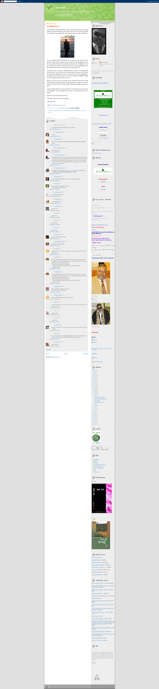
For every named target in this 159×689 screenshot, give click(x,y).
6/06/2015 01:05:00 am (55, 238)
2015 (94, 388)
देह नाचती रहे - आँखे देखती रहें (97, 640)
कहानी (52, 110)
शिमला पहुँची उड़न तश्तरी (96, 560)
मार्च (95, 407)
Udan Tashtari (104, 62)
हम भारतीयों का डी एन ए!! (53, 26)
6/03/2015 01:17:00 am (55, 136)
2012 (94, 413)
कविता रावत (57, 257)
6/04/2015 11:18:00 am (55, 210)
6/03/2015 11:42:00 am (55, 189)
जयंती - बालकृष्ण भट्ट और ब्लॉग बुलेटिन (72, 170)
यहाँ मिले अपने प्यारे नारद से (99, 466)
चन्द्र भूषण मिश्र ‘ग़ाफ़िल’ (59, 241)
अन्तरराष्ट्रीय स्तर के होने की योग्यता (100, 398)
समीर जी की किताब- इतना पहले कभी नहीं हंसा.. (100, 618)
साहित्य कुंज (96, 462)
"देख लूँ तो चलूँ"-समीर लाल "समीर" (98, 612)
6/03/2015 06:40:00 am (55, 180)
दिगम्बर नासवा (57, 176)
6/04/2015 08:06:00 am (55, 203)
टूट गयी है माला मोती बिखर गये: (97, 574)
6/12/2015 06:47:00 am (55, 307)
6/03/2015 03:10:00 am (55, 165)
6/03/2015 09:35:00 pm (55, 196)
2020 (94, 380)
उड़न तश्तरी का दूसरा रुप (96, 562)
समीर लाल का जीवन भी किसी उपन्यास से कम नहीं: (100, 600)
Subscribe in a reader (96, 153)
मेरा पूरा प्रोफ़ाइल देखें (95, 73)
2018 (94, 383)
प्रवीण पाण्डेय (57, 139)
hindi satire (68, 110)
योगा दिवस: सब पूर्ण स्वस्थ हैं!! (99, 397)
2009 (94, 419)
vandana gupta (58, 132)
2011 (94, 415)
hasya (63, 110)
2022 (94, 377)
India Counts (97, 471)
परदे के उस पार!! (97, 400)
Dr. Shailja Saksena (59, 147)
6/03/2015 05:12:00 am (55, 173)
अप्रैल (95, 405)
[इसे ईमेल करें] (71, 108)
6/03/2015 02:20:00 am (55, 144)
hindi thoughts (79, 110)
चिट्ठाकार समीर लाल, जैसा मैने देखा (98, 564)
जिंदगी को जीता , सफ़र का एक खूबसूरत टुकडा (100, 595)
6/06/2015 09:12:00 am (55, 268)
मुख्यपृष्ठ (66, 353)
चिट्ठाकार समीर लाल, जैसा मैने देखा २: (99, 567)
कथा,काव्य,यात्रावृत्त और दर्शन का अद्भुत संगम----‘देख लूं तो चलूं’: (103, 585)
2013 (94, 412)
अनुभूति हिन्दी (96, 459)
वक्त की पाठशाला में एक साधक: (97, 572)
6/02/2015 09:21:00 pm (55, 129)
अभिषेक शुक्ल (57, 199)
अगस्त (95, 393)
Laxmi (56, 248)
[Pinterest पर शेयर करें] (78, 108)
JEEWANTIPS (58, 286)
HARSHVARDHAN (59, 168)
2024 (94, 373)
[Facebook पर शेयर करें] (77, 108)
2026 (94, 370)
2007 (94, 422)
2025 (94, 372)
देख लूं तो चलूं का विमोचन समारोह (97, 637)
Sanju (56, 183)
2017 (94, 385)
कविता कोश (103, 181)
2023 (94, 375)
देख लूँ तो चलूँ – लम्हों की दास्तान (98, 593)
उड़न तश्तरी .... (62, 8)
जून (95, 395)
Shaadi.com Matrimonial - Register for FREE (101, 123)
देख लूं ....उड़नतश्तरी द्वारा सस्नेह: (98, 583)
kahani (84, 110)
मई (95, 403)
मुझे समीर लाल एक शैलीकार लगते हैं (98, 631)
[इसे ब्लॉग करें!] (73, 108)
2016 (94, 387)
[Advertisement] (67, 361)
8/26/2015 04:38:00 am (55, 346)
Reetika (57, 324)
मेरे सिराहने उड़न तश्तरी (96, 557)
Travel (49, 112)
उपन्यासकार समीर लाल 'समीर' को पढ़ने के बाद (100, 589)
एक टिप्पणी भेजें (48, 349)
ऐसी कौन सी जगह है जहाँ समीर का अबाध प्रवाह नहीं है (101, 627)
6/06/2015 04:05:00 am (55, 245)
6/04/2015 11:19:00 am (55, 217)
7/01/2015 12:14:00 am (55, 321)
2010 (94, 417)
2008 (94, 420)
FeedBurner (106, 138)
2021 (94, 378)
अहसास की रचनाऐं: (95, 569)
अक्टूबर (95, 390)
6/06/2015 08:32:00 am (55, 254)
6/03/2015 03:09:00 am (55, 151)
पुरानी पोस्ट (85, 353)
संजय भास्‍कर (57, 341)
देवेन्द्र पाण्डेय (57, 234)
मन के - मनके (57, 206)
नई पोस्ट (47, 353)
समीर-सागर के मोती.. (95, 616)
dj (55, 310)
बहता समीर (94, 598)
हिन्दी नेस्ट (96, 461)
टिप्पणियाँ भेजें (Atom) (55, 357)
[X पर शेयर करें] (75, 108)
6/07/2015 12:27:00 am (55, 292)
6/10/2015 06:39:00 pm (55, 299)
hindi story (73, 110)
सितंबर (95, 392)
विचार (58, 110)
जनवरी (95, 408)
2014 (94, 410)
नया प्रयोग (55, 110)
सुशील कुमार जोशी (58, 192)
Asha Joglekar (58, 295)
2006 (94, 423)
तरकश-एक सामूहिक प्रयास (99, 468)
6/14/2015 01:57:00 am (55, 314)
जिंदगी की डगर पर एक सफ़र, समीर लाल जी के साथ (101, 604)
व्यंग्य (61, 110)
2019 (94, 382)
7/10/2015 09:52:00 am (55, 330)
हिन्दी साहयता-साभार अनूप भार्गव (99, 464)
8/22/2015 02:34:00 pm (55, 338)
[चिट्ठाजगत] (94, 339)
